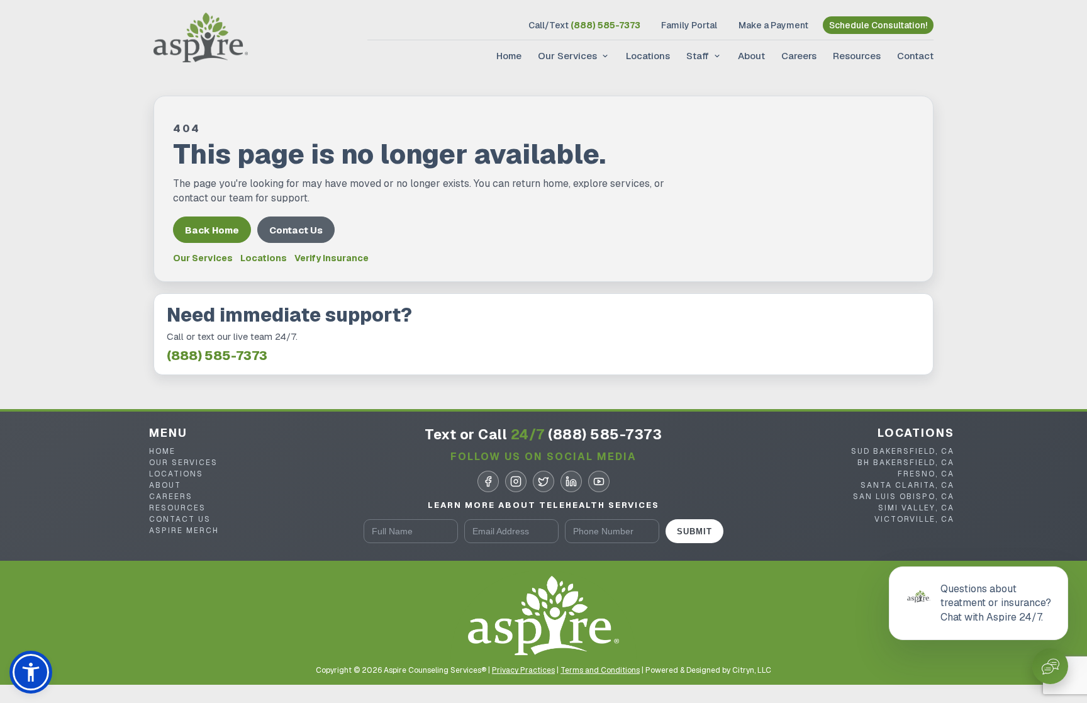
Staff (697, 55)
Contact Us (296, 230)
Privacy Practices (523, 670)
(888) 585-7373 (217, 355)
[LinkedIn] (571, 481)
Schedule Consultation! (878, 25)
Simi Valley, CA (916, 508)
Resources (857, 55)
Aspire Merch (184, 531)
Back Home (212, 230)
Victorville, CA (914, 519)
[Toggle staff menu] (716, 56)
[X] (543, 481)
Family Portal (689, 25)
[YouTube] (599, 481)
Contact (915, 55)
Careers (799, 55)
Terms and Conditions (600, 670)
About (751, 55)
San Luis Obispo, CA (903, 497)
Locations (648, 55)
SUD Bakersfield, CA (902, 451)
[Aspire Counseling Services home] (200, 39)
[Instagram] (516, 481)
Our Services (567, 55)
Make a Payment (773, 25)
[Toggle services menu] (604, 56)
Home (508, 55)
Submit (694, 531)
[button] (31, 672)
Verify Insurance (331, 258)
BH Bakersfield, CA (905, 463)
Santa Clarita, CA (907, 485)
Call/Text (584, 25)
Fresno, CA (926, 474)
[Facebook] (488, 481)
